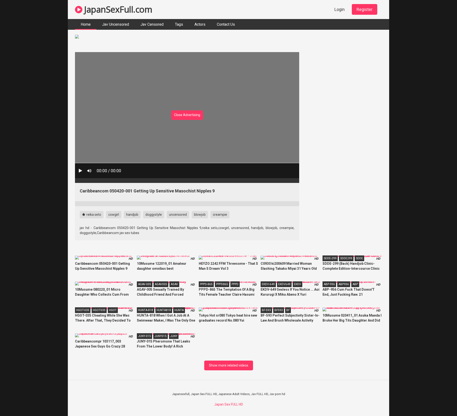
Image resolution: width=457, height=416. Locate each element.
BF (288, 310)
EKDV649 (284, 284)
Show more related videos (228, 365)
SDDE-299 (330, 258)
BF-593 (266, 310)
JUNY (173, 336)
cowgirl (113, 214)
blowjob (200, 214)
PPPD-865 (206, 284)
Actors (199, 24)
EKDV (297, 284)
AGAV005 (161, 284)
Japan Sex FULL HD (228, 404)
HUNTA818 (164, 310)
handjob (132, 214)
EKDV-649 (268, 284)
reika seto (93, 214)
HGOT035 (99, 310)
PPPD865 (222, 284)
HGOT (113, 310)
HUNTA (179, 310)
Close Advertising (187, 115)
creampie (220, 214)
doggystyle (153, 214)
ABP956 (343, 284)
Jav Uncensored (115, 24)
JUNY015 (160, 336)
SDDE (359, 258)
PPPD (235, 284)
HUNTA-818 (145, 310)
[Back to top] (441, 401)
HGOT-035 (82, 310)
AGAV (174, 284)
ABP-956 (329, 284)
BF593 (278, 310)
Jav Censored (152, 24)
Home (86, 24)
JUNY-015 (144, 336)
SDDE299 (346, 258)
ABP (355, 284)
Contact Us (226, 24)
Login (339, 9)
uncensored (178, 214)
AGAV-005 (144, 284)
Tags (179, 24)
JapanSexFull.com (117, 9)
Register (365, 9)
